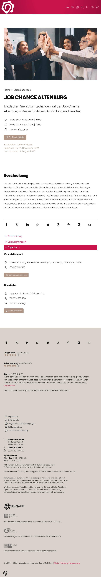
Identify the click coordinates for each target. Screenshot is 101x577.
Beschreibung (15, 236)
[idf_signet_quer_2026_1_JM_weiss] (7, 1)
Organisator (14, 247)
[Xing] (79, 225)
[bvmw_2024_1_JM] (10, 529)
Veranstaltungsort (17, 241)
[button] (5, 574)
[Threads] (58, 225)
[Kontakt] (82, 7)
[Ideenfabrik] (72, 7)
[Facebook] (6, 225)
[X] (17, 225)
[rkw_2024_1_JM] (10, 515)
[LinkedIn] (27, 225)
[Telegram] (47, 225)
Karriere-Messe (24, 144)
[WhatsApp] (37, 225)
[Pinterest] (68, 225)
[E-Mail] (89, 225)
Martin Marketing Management (67, 563)
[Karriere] (77, 7)
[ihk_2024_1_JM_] (10, 544)
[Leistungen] (67, 7)
